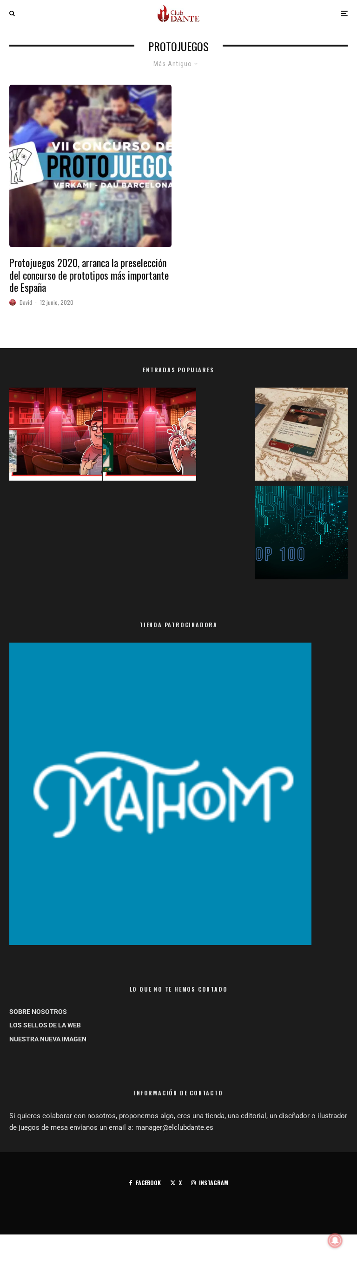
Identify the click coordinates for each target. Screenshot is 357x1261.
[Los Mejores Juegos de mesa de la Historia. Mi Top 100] (301, 534)
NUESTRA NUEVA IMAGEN (47, 1039)
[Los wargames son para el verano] (301, 436)
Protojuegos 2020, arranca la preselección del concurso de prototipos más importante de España (89, 274)
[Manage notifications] (335, 1240)
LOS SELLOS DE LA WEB (45, 1025)
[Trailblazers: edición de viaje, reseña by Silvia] (149, 436)
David (26, 302)
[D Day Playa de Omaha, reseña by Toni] (55, 436)
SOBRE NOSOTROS (38, 1011)
